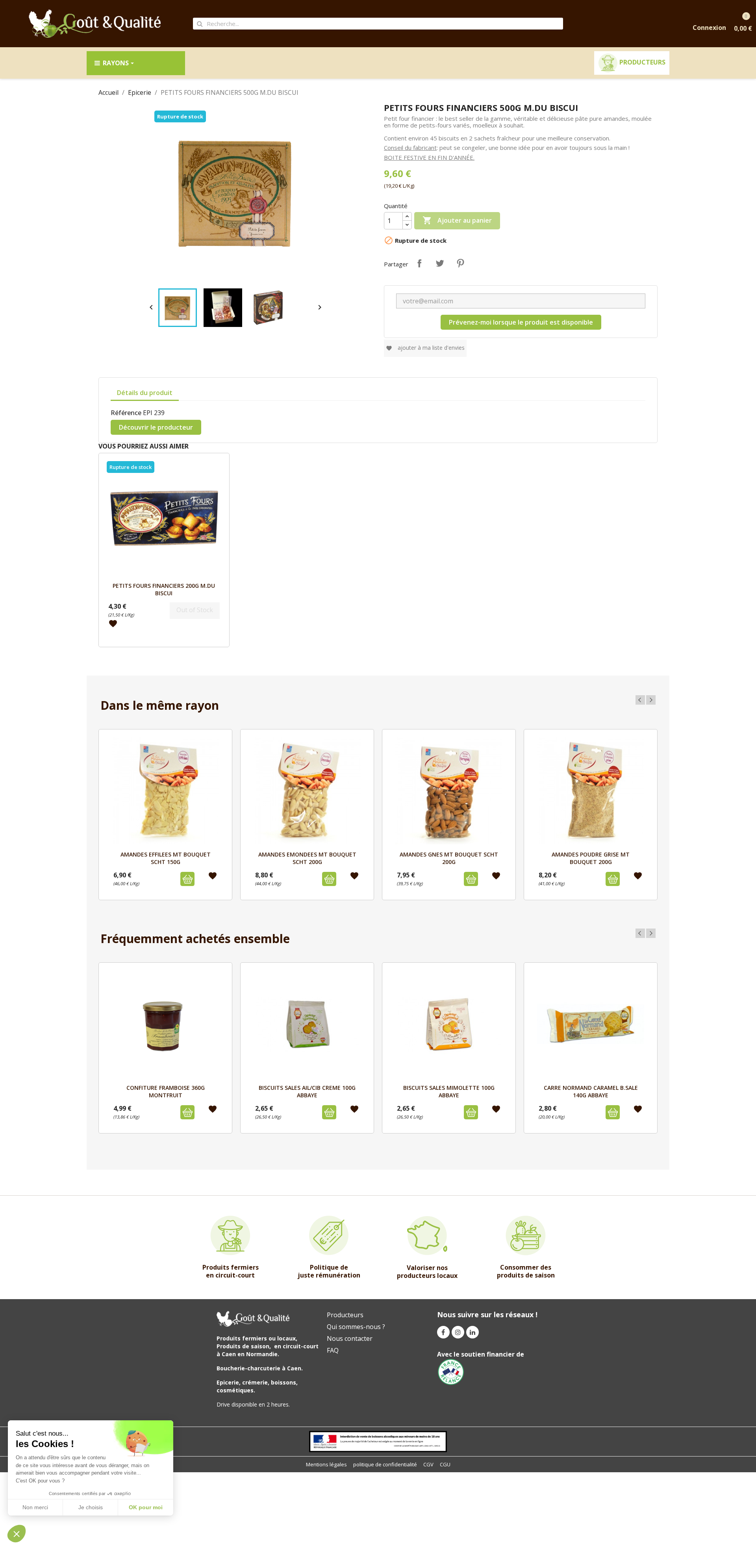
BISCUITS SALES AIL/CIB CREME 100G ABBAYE (307, 1091)
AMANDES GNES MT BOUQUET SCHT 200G (449, 858)
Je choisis (90, 1507)
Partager (419, 263)
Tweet (440, 263)
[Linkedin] (472, 1332)
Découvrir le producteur (156, 427)
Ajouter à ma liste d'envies (425, 347)
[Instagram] (458, 1332)
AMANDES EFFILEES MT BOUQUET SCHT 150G (165, 858)
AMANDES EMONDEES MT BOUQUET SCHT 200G (307, 858)
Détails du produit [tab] (144, 392)
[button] (16, 1533)
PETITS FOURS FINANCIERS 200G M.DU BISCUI (164, 589)
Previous (640, 700)
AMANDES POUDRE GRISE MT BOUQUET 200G (591, 858)
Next (651, 700)
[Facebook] (443, 1332)
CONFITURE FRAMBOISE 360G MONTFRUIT (165, 1091)
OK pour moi (146, 1507)
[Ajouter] (187, 879)
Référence (126, 413)
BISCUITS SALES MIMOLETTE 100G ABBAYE (449, 1091)
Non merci (35, 1507)
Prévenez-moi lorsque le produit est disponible (521, 322)
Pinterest (460, 263)
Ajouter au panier (457, 220)
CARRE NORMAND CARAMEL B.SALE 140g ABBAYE (591, 1091)
